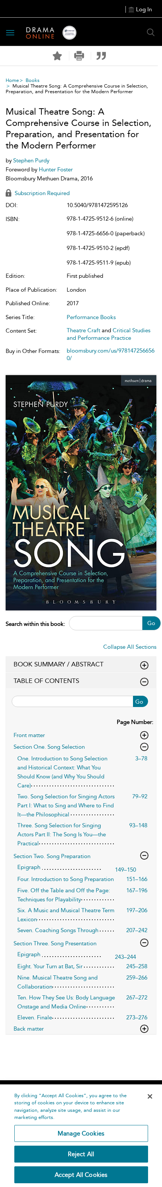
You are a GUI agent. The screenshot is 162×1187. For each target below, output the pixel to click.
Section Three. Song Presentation (55, 943)
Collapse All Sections (129, 646)
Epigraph (28, 867)
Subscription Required (41, 193)
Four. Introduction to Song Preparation (65, 879)
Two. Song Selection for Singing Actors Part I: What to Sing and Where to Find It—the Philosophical (66, 805)
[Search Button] (150, 32)
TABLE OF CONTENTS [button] (46, 680)
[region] (81, 1135)
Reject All (81, 1154)
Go (151, 623)
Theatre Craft (83, 330)
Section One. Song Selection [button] (49, 746)
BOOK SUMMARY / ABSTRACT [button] (59, 664)
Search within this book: (35, 624)
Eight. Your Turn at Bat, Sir (50, 966)
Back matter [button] (29, 1028)
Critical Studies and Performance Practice (108, 334)
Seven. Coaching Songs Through (57, 930)
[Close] (150, 1096)
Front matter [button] (29, 735)
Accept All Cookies (81, 1174)
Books (33, 80)
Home (12, 80)
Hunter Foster (56, 169)
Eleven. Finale (34, 1017)
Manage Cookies (81, 1133)
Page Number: (135, 722)
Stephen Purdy (31, 160)
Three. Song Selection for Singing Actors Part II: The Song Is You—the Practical (61, 834)
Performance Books (91, 317)
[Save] (57, 56)
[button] (79, 56)
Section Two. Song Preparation (52, 856)
